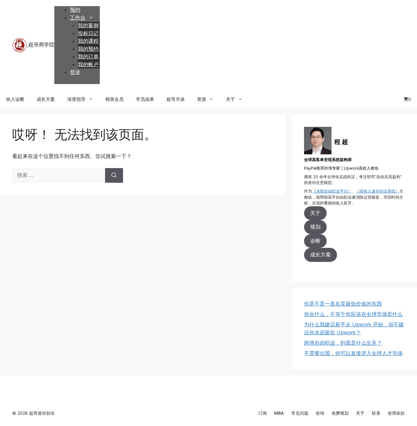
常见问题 (299, 413)
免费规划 (340, 413)
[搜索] (114, 175)
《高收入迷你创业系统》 (377, 191)
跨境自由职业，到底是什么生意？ (343, 343)
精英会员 (114, 99)
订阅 (262, 413)
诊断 (315, 241)
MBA (279, 413)
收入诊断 (15, 99)
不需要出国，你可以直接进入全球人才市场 (353, 353)
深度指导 (76, 99)
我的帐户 (88, 64)
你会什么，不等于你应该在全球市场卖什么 (353, 314)
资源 (201, 99)
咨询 (320, 413)
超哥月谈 (175, 99)
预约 (75, 10)
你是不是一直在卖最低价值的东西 (343, 304)
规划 (315, 227)
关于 (230, 99)
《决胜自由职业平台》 (332, 191)
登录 (75, 72)
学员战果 (145, 99)
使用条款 (396, 413)
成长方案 (46, 99)
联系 (376, 413)
